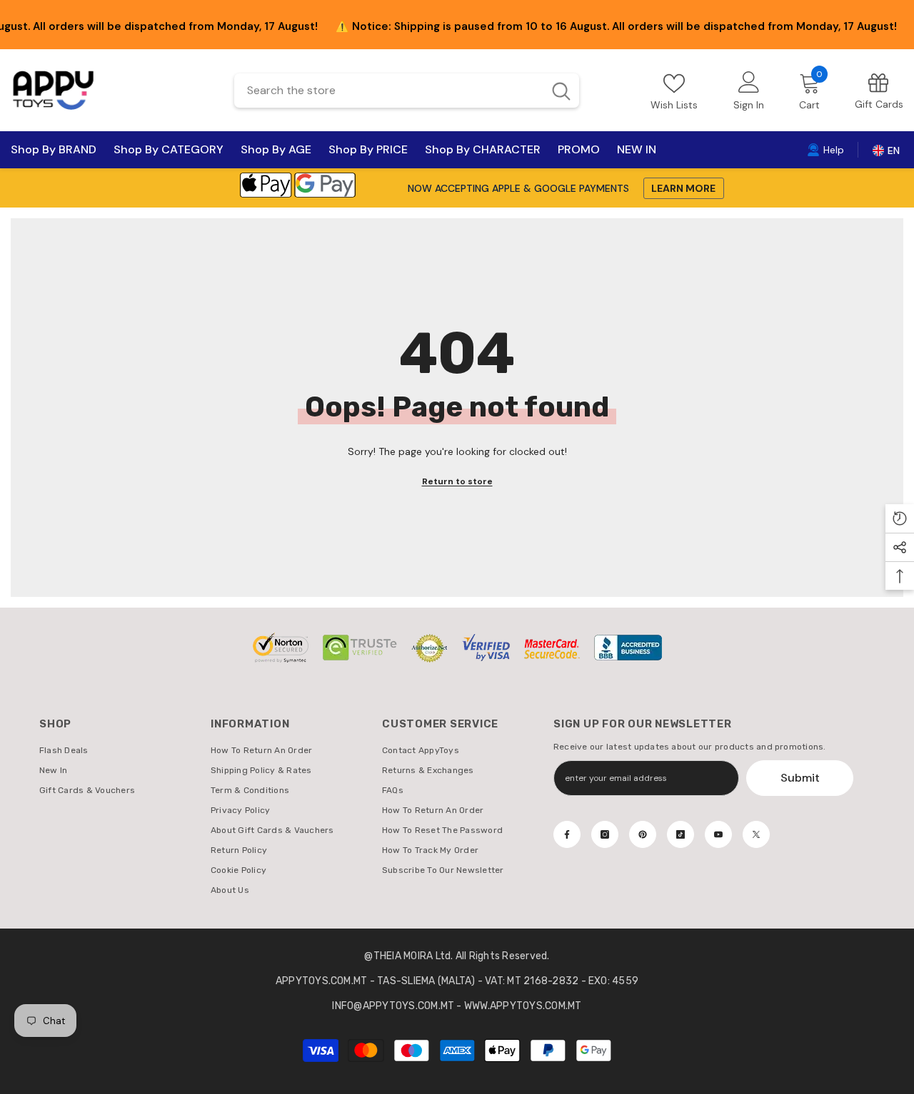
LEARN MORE (683, 188)
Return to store (457, 481)
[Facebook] (567, 834)
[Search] (406, 90)
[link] (879, 90)
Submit (800, 777)
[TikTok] (680, 834)
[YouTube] (718, 834)
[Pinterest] (642, 834)
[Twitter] (756, 834)
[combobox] (388, 90)
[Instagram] (604, 834)
